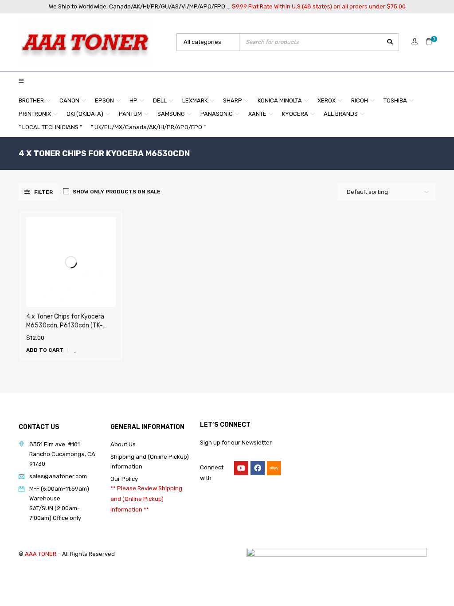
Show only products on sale (116, 192)
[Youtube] (241, 468)
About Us (123, 444)
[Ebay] (274, 468)
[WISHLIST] (75, 350)
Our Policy (124, 479)
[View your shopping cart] (429, 42)
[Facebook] (257, 468)
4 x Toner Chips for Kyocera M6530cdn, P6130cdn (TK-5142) (65, 325)
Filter (43, 192)
